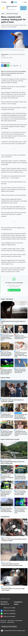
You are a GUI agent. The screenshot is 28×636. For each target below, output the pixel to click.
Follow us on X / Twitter (9, 607)
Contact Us (3, 622)
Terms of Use (11, 620)
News (2, 13)
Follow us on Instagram (9, 616)
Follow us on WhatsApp (9, 613)
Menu (5, 2)
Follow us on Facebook (9, 610)
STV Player (4, 602)
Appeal (16, 604)
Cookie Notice (10, 622)
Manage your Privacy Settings (9, 626)
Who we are (3, 620)
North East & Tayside (12, 13)
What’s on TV (5, 604)
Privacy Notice (18, 620)
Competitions (18, 602)
